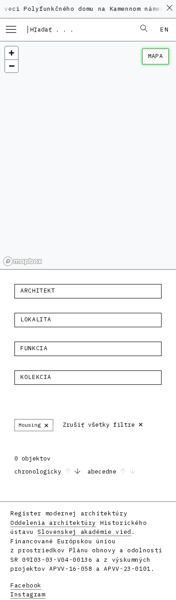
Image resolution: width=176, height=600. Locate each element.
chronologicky (39, 471)
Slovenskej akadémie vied (84, 532)
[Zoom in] (11, 52)
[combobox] (78, 29)
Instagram (28, 594)
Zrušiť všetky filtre (103, 423)
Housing (34, 424)
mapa (155, 56)
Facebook (26, 585)
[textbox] (88, 290)
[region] (88, 155)
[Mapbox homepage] (22, 261)
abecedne (104, 471)
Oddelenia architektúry (53, 523)
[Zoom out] (11, 65)
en (164, 29)
